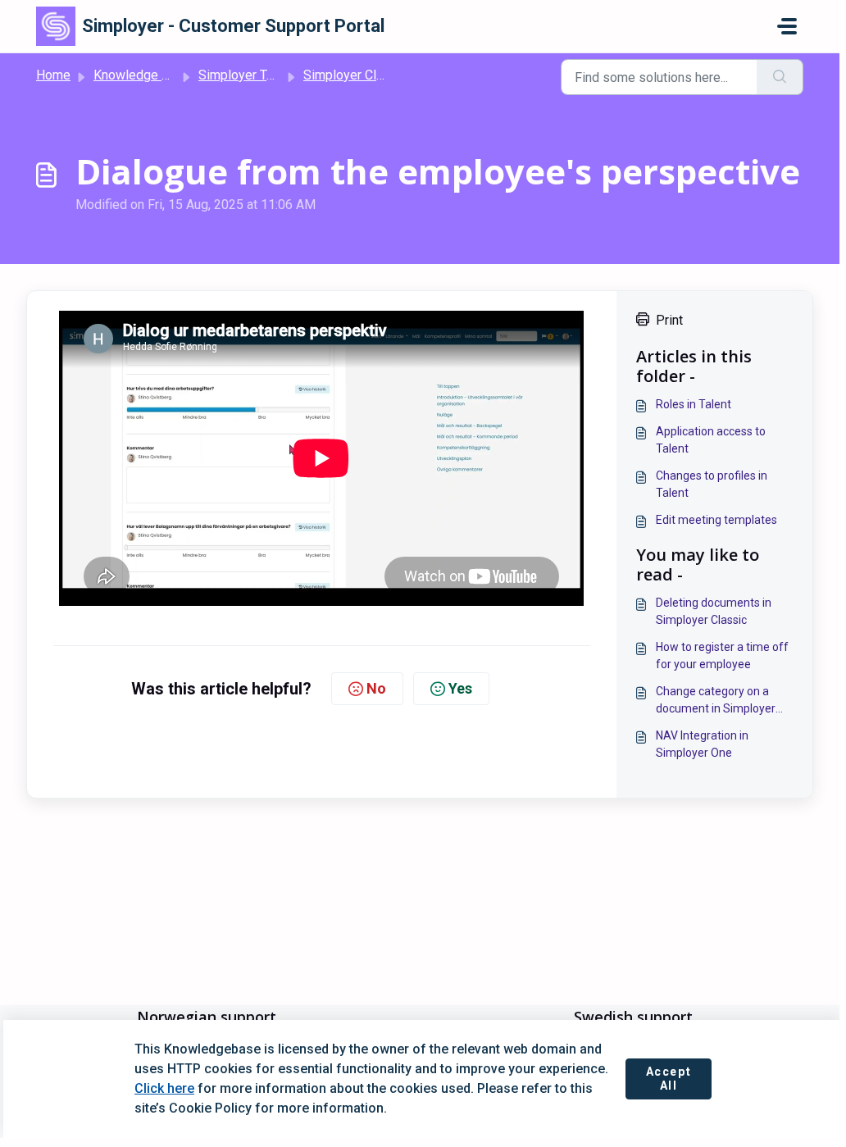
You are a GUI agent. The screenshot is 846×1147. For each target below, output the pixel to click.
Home (53, 75)
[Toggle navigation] (787, 26)
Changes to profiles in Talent (711, 484)
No (376, 688)
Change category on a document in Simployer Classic (716, 701)
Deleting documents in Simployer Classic (713, 611)
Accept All (669, 1079)
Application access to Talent (711, 440)
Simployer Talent (246, 75)
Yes (460, 688)
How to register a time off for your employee (722, 655)
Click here (164, 1088)
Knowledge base (141, 75)
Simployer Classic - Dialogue (386, 75)
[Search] (780, 77)
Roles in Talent (693, 404)
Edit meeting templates (716, 519)
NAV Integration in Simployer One (702, 744)
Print (669, 320)
